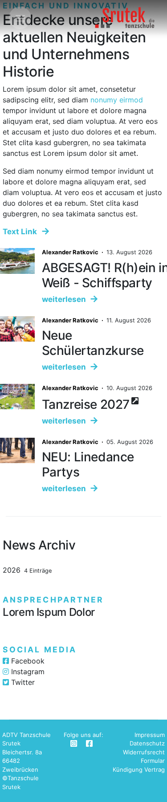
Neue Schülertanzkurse (93, 343)
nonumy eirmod (116, 99)
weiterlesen (64, 299)
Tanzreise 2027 (86, 404)
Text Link (20, 231)
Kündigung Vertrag (139, 769)
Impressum (149, 734)
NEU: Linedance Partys (88, 464)
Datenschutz (147, 743)
